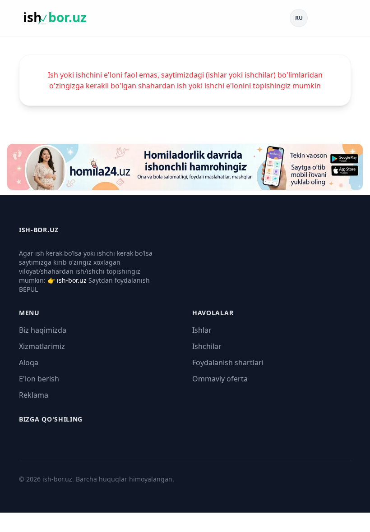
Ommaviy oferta (220, 379)
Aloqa (28, 362)
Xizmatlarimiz (42, 346)
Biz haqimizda (42, 330)
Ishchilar (207, 346)
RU (299, 18)
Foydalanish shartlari (228, 362)
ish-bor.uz (72, 280)
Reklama (33, 395)
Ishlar (202, 330)
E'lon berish (39, 379)
